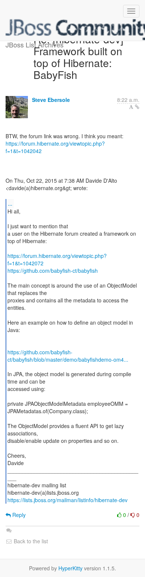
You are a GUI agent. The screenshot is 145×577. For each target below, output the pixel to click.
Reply (18, 514)
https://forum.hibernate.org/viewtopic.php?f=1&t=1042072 (57, 259)
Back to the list (30, 541)
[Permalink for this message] (137, 106)
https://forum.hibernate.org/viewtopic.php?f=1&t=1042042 (55, 147)
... (10, 203)
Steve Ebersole (51, 99)
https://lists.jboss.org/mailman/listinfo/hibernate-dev (67, 500)
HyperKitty (70, 568)
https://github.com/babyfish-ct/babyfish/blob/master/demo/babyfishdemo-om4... (67, 355)
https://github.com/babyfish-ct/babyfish (52, 270)
